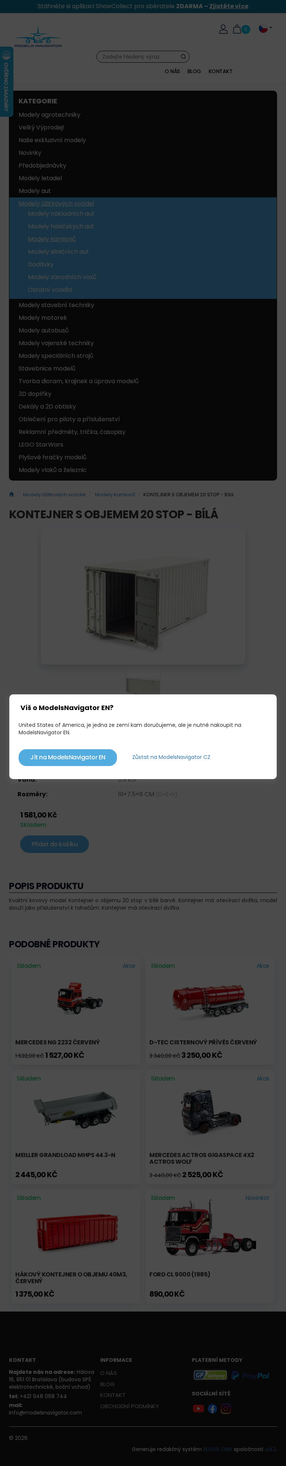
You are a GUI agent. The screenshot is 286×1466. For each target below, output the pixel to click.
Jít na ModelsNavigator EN (67, 757)
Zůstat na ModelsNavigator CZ (171, 757)
